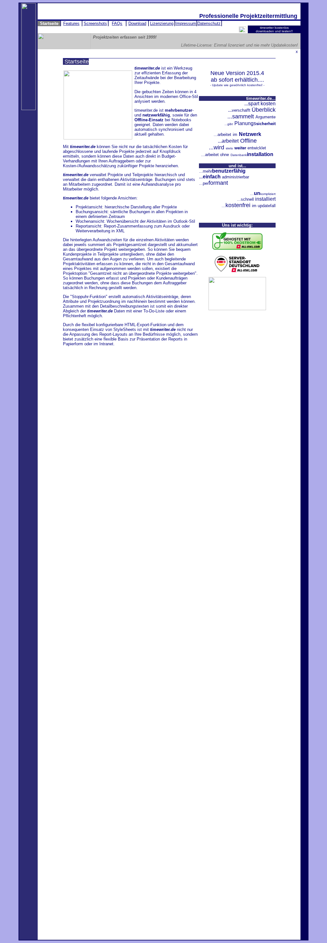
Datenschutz (209, 23)
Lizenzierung (161, 23)
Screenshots (95, 23)
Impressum (185, 23)
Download (137, 23)
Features (71, 23)
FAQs (117, 23)
